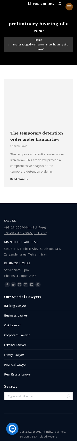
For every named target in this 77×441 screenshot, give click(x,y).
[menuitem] (58, 10)
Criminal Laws (18, 146)
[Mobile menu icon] (69, 6)
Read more (17, 179)
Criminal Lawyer (15, 345)
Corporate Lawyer (17, 335)
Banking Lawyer (15, 305)
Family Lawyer (14, 355)
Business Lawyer (16, 315)
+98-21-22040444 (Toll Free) (25, 227)
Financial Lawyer (15, 364)
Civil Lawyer (12, 325)
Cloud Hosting (48, 436)
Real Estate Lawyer (18, 374)
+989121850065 (43, 4)
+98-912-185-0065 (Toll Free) (25, 233)
